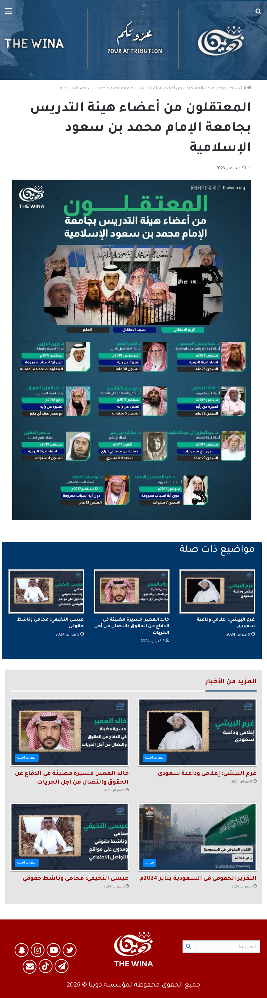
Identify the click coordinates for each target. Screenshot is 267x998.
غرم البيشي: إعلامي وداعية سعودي (207, 774)
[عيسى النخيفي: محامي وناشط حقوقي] (46, 591)
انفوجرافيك (217, 89)
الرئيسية (239, 89)
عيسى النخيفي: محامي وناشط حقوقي (76, 879)
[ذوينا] (133, 40)
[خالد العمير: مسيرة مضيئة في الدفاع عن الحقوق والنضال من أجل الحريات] (131, 591)
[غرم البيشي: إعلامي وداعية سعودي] (217, 591)
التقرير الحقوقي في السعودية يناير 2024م (198, 879)
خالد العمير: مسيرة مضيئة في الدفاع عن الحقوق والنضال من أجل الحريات (131, 626)
